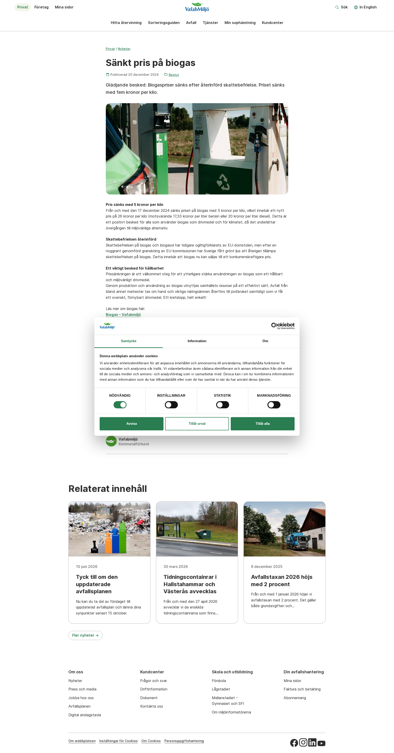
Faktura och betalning (302, 689)
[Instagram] (303, 742)
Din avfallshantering (304, 671)
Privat (22, 7)
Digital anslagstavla (84, 715)
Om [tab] (265, 341)
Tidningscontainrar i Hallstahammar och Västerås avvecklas (190, 584)
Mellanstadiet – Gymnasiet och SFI (228, 700)
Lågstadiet (221, 689)
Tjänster (210, 22)
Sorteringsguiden (164, 22)
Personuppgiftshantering (184, 741)
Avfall (191, 22)
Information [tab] (197, 341)
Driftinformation (153, 689)
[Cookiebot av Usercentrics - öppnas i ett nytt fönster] (275, 326)
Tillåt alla (263, 424)
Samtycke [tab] (129, 341)
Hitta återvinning (126, 22)
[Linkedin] (312, 742)
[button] (341, 7)
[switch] (171, 404)
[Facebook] (294, 743)
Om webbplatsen (82, 741)
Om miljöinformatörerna (231, 712)
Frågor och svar (153, 680)
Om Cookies (151, 741)
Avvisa (131, 424)
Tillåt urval (197, 424)
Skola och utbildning (232, 671)
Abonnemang (295, 697)
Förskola (219, 680)
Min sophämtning (240, 22)
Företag (41, 7)
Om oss (75, 671)
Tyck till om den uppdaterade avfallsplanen (97, 584)
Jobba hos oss (81, 697)
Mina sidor (64, 7)
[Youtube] (321, 743)
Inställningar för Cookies (118, 741)
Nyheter (124, 49)
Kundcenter (272, 22)
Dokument (149, 697)
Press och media (82, 689)
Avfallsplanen (79, 706)
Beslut (174, 75)
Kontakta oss (151, 706)
